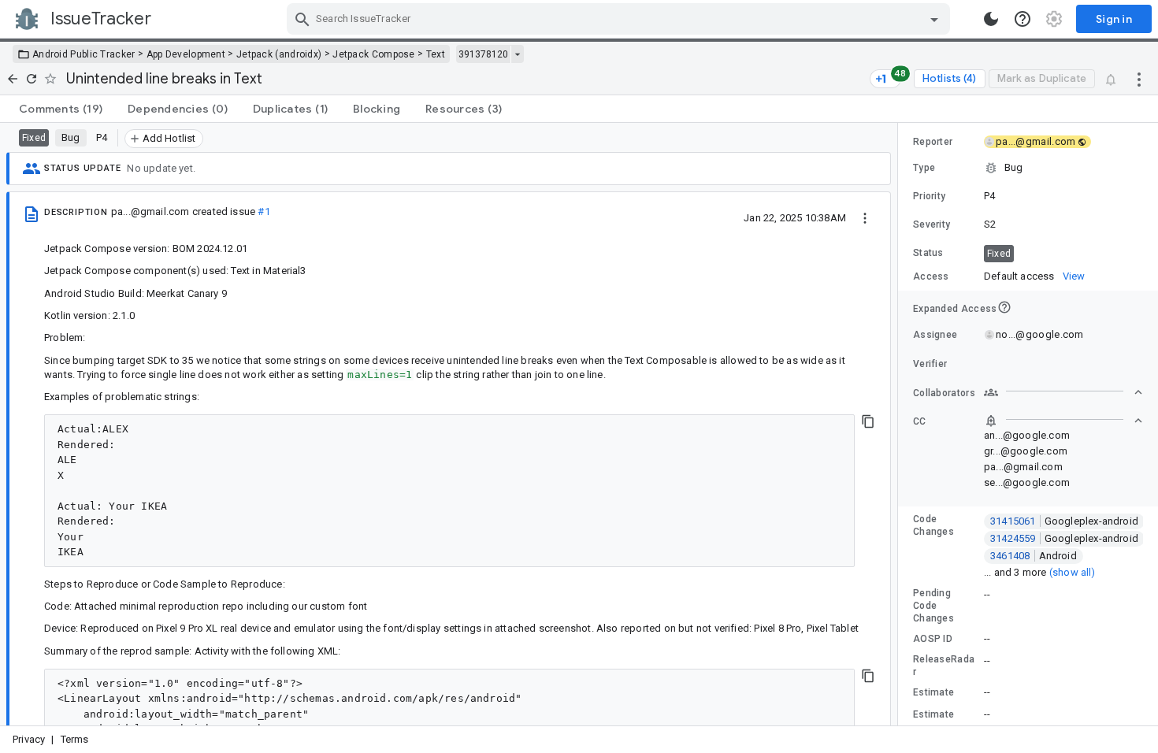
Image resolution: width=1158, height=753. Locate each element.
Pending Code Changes (933, 606)
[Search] (302, 18)
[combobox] (620, 18)
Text (435, 54)
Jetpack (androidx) (278, 54)
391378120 (483, 54)
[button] (1028, 168)
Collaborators (944, 393)
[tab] (60, 108)
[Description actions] (865, 217)
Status (928, 252)
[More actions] (1139, 78)
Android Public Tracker (83, 54)
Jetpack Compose (373, 54)
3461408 (1033, 556)
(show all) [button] (1072, 572)
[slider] (900, 424)
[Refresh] (31, 78)
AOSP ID (932, 638)
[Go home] (12, 78)
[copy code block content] (868, 421)
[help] (1022, 19)
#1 (263, 211)
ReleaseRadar (943, 665)
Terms (75, 739)
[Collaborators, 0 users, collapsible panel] (1063, 392)
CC (919, 421)
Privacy (29, 739)
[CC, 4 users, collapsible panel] (1063, 421)
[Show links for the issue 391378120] (517, 54)
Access (931, 276)
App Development (186, 54)
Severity (931, 224)
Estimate (933, 692)
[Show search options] (934, 18)
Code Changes (933, 525)
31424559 (1064, 538)
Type (924, 167)
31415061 (1064, 521)
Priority (929, 196)
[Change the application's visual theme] (991, 19)
